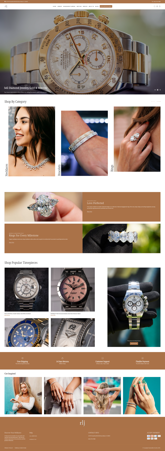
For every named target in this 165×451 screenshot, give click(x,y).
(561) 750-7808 (156, 1)
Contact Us (17, 96)
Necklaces (6, 173)
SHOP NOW (134, 347)
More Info (7, 96)
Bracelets (59, 173)
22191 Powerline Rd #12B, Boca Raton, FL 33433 (17, 1)
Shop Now (89, 215)
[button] (154, 6)
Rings (112, 171)
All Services (33, 439)
